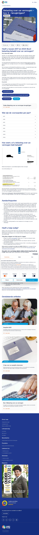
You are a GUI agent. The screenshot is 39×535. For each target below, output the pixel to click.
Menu (35, 2)
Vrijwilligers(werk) (5, 424)
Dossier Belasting (6, 5)
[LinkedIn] (10, 519)
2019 (4, 122)
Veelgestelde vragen (5, 422)
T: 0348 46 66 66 (5, 451)
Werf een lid (4, 433)
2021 (4, 128)
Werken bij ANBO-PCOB (6, 426)
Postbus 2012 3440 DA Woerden (8, 445)
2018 (4, 119)
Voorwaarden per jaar (7, 91)
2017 (4, 116)
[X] (13, 519)
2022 (4, 131)
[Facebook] (3, 519)
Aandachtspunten (7, 98)
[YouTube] (16, 519)
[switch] (14, 276)
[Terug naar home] (4, 2)
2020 (4, 125)
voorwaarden (14, 238)
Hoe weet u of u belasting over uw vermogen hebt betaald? (15, 95)
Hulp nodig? (16, 98)
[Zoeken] (33, 2)
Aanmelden (5, 513)
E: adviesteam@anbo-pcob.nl (7, 460)
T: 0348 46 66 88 (5, 458)
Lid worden (4, 431)
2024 (4, 137)
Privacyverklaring (5, 530)
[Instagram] (6, 519)
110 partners (18, 264)
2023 (4, 134)
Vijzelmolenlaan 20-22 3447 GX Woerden (9, 440)
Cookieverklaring (5, 531)
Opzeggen (4, 435)
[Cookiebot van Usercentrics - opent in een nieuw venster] (33, 254)
